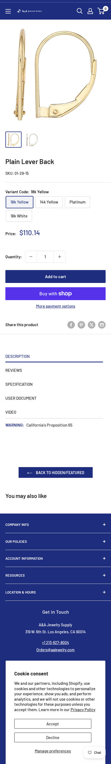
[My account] (90, 11)
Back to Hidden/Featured (59, 472)
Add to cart (55, 276)
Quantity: (13, 256)
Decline (52, 737)
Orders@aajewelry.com (55, 649)
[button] (101, 11)
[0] (101, 11)
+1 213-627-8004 (55, 642)
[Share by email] (102, 325)
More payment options (55, 306)
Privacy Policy (83, 709)
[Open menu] (8, 11)
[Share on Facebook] (71, 325)
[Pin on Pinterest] (81, 325)
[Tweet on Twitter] (91, 325)
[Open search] (80, 11)
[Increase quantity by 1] (59, 256)
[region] (55, 142)
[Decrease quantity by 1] (31, 256)
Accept (52, 723)
